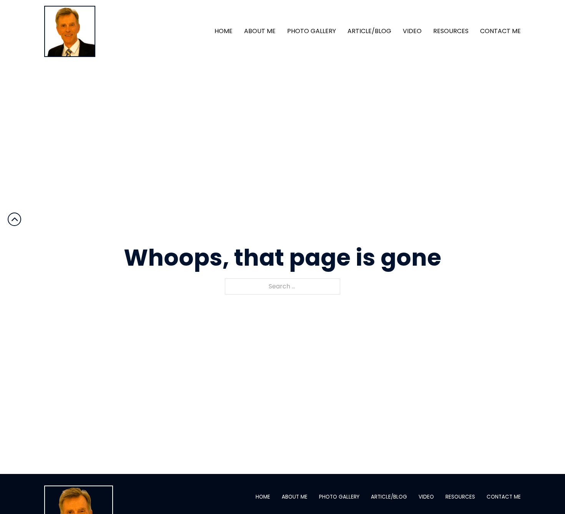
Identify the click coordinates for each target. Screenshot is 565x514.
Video (412, 31)
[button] (14, 219)
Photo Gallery (311, 31)
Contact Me (500, 31)
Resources (451, 31)
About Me (260, 31)
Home (223, 31)
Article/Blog (369, 31)
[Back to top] (543, 492)
